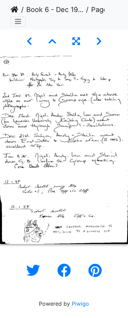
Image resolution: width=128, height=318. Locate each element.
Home (14, 9)
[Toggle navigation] (18, 21)
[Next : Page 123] (99, 41)
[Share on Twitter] (35, 270)
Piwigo (80, 303)
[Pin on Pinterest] (95, 270)
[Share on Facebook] (66, 270)
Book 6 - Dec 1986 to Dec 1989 (54, 9)
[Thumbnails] (52, 41)
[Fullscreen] (76, 41)
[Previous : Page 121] (29, 41)
